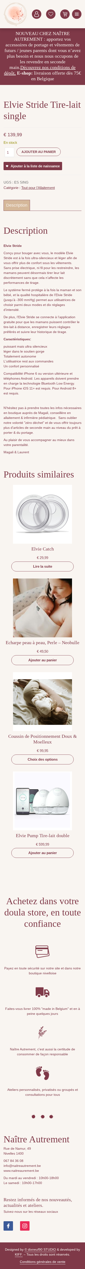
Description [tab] (16, 205)
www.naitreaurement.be (21, 1171)
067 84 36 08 (13, 1161)
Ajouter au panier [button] (42, 660)
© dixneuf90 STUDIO (40, 1249)
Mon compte (36, 14)
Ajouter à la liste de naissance (35, 166)
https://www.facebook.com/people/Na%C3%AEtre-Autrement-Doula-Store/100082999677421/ (8, 1226)
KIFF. (19, 1254)
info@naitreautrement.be (22, 1166)
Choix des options (43, 759)
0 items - (65, 14)
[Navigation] (76, 14)
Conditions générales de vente (42, 1262)
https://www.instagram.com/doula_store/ (25, 1226)
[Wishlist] (50, 14)
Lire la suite (42, 566)
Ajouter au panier (38, 152)
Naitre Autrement (15, 14)
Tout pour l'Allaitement (38, 188)
